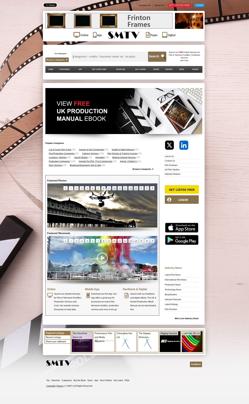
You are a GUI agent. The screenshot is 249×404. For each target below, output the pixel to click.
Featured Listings (55, 333)
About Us (159, 5)
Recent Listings (53, 337)
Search (154, 56)
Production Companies (59, 161)
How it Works (106, 380)
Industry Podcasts (173, 299)
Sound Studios (81, 157)
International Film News (175, 280)
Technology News (173, 289)
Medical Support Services (124, 157)
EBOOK (156, 69)
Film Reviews (171, 309)
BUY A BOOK (140, 69)
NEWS (181, 69)
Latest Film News (173, 275)
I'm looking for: (61, 53)
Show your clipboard (56, 341)
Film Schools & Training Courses (122, 153)
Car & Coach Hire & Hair (60, 149)
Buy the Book (80, 380)
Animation (100, 157)
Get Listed (118, 380)
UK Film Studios (172, 169)
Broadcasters (171, 294)
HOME (50, 69)
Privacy (60, 386)
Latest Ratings (171, 304)
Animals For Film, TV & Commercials (95, 161)
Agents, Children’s (128, 161)
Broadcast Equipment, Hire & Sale (85, 165)
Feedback (196, 364)
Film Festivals (171, 165)
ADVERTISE (120, 69)
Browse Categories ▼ (57, 60)
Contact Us (145, 5)
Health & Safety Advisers (123, 149)
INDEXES (168, 69)
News (90, 380)
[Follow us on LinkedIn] (183, 146)
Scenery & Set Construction (91, 149)
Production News (173, 285)
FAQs (126, 380)
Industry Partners (172, 174)
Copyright (50, 386)
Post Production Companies (62, 153)
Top (48, 380)
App (96, 380)
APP (80, 69)
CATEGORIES (64, 69)
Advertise (55, 380)
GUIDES (195, 69)
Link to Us (169, 156)
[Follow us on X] (172, 146)
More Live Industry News (187, 318)
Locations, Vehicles (58, 157)
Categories (67, 380)
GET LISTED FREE (99, 69)
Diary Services (55, 165)
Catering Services (90, 153)
